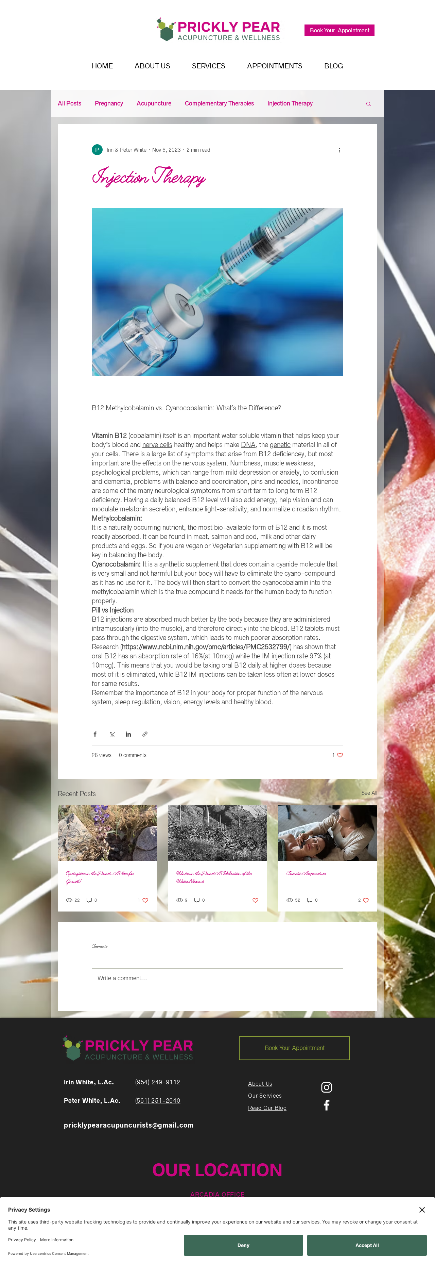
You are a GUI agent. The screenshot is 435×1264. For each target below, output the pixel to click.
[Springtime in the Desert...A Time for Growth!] (107, 833)
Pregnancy (109, 103)
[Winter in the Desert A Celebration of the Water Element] (217, 833)
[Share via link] (145, 734)
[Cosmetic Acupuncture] (327, 833)
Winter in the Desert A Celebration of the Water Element (214, 877)
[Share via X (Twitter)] (111, 734)
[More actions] (339, 150)
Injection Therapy (290, 103)
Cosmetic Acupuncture (306, 873)
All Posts (69, 103)
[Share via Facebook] (95, 734)
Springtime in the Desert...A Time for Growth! (100, 877)
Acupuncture (154, 103)
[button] (368, 103)
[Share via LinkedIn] (128, 734)
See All (369, 793)
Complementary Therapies (219, 103)
